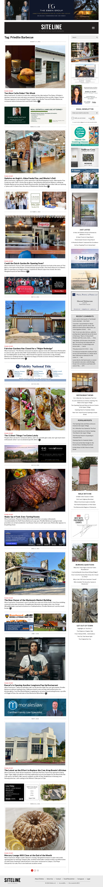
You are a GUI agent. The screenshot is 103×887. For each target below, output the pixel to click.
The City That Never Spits (84, 636)
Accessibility (62, 883)
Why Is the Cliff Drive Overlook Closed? (84, 579)
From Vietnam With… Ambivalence (85, 633)
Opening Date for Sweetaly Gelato (85, 410)
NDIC (78, 883)
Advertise (50, 879)
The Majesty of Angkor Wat (85, 631)
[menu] (93, 28)
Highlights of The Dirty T (84, 628)
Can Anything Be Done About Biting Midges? (85, 572)
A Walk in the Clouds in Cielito (85, 496)
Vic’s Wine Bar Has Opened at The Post (84, 398)
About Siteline (39, 879)
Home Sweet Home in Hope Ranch (85, 239)
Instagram (80, 879)
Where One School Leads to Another (84, 502)
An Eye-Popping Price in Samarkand (84, 245)
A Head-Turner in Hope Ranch (85, 237)
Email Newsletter (69, 879)
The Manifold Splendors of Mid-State (85, 504)
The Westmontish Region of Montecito (84, 507)
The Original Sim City (85, 639)
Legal (88, 879)
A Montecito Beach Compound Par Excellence (84, 242)
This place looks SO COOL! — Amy (83, 349)
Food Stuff (8, 91)
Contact (58, 879)
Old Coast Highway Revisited (84, 499)
